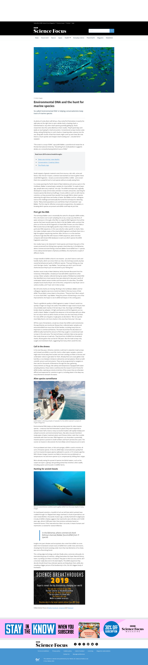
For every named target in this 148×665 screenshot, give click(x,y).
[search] (112, 31)
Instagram (62, 608)
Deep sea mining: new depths (48, 159)
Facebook (55, 608)
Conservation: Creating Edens (48, 162)
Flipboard (70, 608)
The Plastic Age (43, 165)
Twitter (50, 608)
